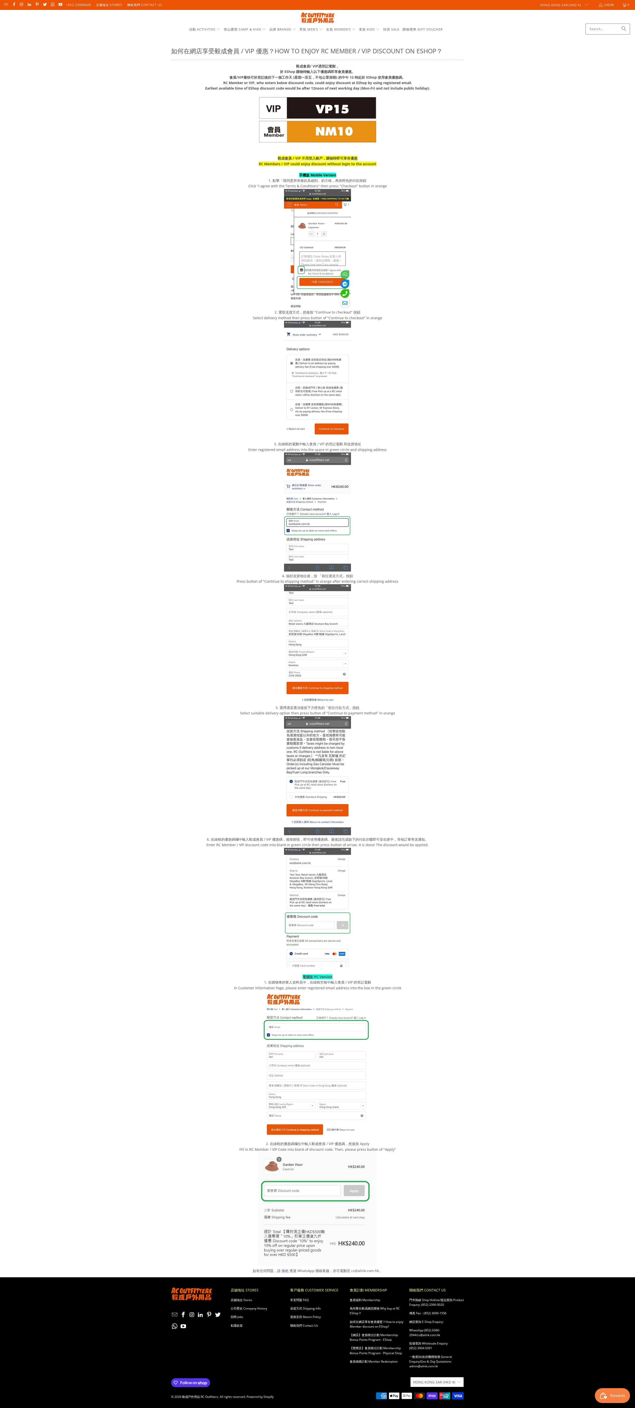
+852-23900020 (78, 5)
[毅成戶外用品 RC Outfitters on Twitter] (44, 5)
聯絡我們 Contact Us (144, 5)
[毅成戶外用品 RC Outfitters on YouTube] (60, 5)
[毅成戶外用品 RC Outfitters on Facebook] (13, 5)
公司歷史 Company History (249, 1308)
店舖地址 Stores (109, 5)
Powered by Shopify (260, 1397)
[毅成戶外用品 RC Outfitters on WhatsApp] (52, 5)
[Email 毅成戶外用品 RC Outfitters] (6, 5)
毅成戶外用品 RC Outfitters (200, 1397)
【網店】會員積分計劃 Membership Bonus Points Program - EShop (374, 1337)
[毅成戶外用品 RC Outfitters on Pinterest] (37, 5)
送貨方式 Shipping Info (305, 1308)
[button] (204, 29)
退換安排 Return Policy (305, 1317)
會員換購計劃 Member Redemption (374, 1361)
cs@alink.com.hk (428, 1335)
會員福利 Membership (365, 1300)
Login (609, 5)
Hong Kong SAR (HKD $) (561, 5)
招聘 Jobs (237, 1317)
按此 (285, 1270)
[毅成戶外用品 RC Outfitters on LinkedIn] (29, 5)
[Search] (624, 29)
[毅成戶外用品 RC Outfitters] (317, 18)
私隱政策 (237, 1325)
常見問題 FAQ (299, 1300)
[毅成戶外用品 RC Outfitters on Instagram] (21, 5)
